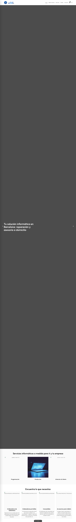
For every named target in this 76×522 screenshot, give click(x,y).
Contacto (66, 2)
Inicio (46, 2)
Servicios (57, 2)
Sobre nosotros (51, 2)
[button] (2, 226)
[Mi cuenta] (71, 2)
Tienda (61, 2)
